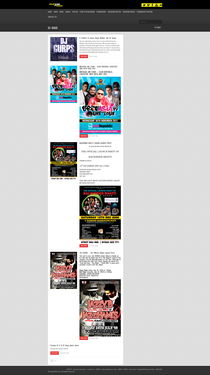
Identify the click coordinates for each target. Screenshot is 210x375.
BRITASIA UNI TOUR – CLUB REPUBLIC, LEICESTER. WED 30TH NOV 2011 (98, 67)
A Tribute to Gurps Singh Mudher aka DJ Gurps (97, 37)
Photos (75, 11)
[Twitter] (144, 5)
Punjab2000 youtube (145, 11)
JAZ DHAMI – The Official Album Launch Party (96, 252)
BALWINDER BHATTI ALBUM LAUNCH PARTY (95, 143)
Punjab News (101, 11)
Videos (67, 11)
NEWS (126, 369)
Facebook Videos (129, 11)
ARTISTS (69, 369)
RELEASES (159, 369)
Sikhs (56, 11)
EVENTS (98, 369)
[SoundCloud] (160, 5)
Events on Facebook (87, 11)
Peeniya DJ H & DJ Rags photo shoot (64, 345)
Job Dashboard (107, 369)
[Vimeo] (148, 5)
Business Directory (79, 369)
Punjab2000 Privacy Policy (146, 369)
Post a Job (132, 369)
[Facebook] (152, 5)
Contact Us (52, 17)
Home (50, 11)
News (62, 11)
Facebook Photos (114, 11)
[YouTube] (156, 5)
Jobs (115, 369)
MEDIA (120, 369)
